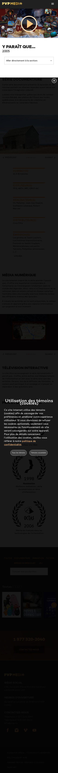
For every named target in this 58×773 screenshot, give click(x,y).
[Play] (29, 24)
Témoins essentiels (38, 453)
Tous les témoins (18, 453)
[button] (54, 81)
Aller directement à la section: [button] (22, 60)
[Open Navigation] (52, 4)
